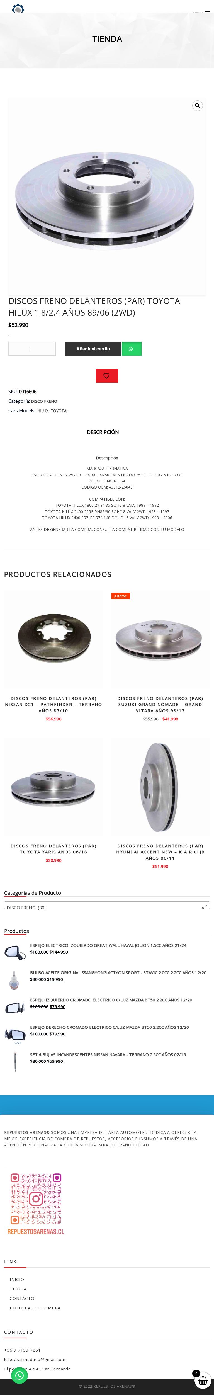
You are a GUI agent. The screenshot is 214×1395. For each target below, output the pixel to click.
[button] (197, 105)
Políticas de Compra (35, 1308)
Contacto (22, 1298)
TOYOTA (59, 410)
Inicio (17, 1279)
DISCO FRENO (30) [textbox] (105, 908)
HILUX (42, 410)
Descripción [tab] (103, 432)
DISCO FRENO (44, 401)
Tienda (18, 1289)
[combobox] (107, 905)
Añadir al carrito (93, 348)
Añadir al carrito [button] (54, 718)
